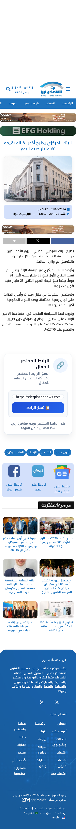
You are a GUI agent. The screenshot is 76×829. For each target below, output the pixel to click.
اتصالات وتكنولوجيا (58, 742)
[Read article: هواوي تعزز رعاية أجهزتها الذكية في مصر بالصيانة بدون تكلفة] (57, 609)
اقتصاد (50, 103)
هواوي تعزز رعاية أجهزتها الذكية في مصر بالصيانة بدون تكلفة (57, 626)
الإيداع (32, 452)
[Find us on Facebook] (64, 702)
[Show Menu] (68, 89)
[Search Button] (8, 89)
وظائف (61, 813)
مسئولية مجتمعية (20, 771)
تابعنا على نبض (38, 487)
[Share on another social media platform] (14, 241)
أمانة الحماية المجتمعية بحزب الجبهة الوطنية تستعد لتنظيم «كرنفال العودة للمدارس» (20, 586)
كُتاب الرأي (19, 760)
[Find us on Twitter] (57, 702)
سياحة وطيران (41, 749)
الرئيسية (67, 103)
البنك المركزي (15, 452)
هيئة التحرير (44, 808)
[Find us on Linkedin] (49, 702)
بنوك (15, 214)
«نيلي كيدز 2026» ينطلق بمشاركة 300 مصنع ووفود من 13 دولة (57, 542)
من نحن (61, 808)
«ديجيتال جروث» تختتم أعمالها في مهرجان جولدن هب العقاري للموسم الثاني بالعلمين (57, 586)
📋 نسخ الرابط (38, 407)
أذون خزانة (62, 452)
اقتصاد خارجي (61, 763)
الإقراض (46, 452)
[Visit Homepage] (52, 89)
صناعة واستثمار (20, 726)
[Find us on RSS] (41, 702)
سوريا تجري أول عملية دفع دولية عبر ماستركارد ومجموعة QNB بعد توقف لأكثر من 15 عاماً (20, 544)
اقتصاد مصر (58, 774)
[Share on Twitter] (38, 241)
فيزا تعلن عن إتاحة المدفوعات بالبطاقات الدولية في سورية (20, 626)
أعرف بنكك (59, 731)
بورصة (13, 103)
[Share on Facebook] (62, 241)
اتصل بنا (47, 813)
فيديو (22, 752)
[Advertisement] (38, 40)
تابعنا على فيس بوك (14, 487)
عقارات (21, 745)
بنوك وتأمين (31, 103)
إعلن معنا (27, 808)
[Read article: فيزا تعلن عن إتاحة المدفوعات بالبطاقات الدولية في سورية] (20, 609)
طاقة (22, 737)
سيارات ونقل (41, 763)
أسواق (61, 723)
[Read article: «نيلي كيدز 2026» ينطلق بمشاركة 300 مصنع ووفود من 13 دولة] (57, 525)
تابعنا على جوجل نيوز (62, 488)
